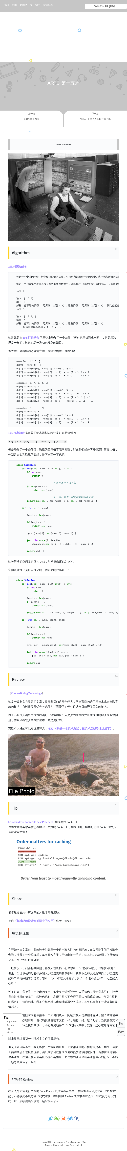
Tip (8, 1029)
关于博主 (35, 4)
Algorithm (12, 1021)
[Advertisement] (63, 37)
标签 (14, 4)
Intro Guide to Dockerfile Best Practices (30, 822)
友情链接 (48, 4)
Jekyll (60, 1145)
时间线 (24, 4)
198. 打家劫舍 (31, 337)
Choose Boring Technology (26, 693)
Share (10, 1032)
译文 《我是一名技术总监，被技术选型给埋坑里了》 (80, 728)
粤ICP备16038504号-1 (75, 1142)
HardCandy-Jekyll (73, 1145)
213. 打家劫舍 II (17, 266)
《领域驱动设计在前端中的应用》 (35, 921)
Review (10, 1025)
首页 (7, 4)
